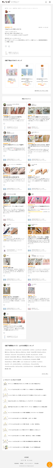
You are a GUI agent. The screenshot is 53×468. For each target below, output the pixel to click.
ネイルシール (43, 356)
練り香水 (6, 368)
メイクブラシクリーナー (28, 366)
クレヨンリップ (27, 361)
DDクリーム (18, 352)
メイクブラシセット (26, 363)
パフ (11, 363)
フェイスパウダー (25, 349)
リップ (22, 361)
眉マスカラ (24, 356)
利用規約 (21, 463)
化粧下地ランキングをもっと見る (41, 90)
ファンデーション (8, 349)
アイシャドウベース (21, 354)
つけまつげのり (13, 356)
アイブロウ (28, 354)
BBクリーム (7, 352)
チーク (14, 349)
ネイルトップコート (9, 359)
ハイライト (32, 349)
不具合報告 (36, 463)
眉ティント (19, 356)
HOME (26, 457)
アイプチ (40, 354)
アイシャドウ (13, 354)
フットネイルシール (26, 359)
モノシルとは (29, 460)
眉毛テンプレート (31, 356)
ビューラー (7, 363)
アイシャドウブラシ (35, 363)
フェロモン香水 (37, 366)
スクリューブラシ (19, 366)
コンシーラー (19, 349)
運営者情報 (16, 463)
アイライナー (7, 354)
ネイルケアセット (8, 361)
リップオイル (33, 361)
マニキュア (37, 356)
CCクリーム (12, 352)
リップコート (39, 361)
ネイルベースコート (18, 359)
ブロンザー (44, 349)
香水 (10, 368)
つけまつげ (7, 356)
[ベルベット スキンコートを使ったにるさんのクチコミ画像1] (10, 19)
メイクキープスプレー (17, 363)
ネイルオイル (34, 359)
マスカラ (28, 352)
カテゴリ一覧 (23, 460)
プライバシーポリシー (29, 463)
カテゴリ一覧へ (45, 373)
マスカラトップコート (41, 352)
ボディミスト (43, 366)
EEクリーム (23, 352)
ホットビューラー (34, 354)
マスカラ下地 (33, 352)
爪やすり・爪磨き (16, 361)
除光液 (38, 359)
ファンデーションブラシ (10, 366)
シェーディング (38, 349)
